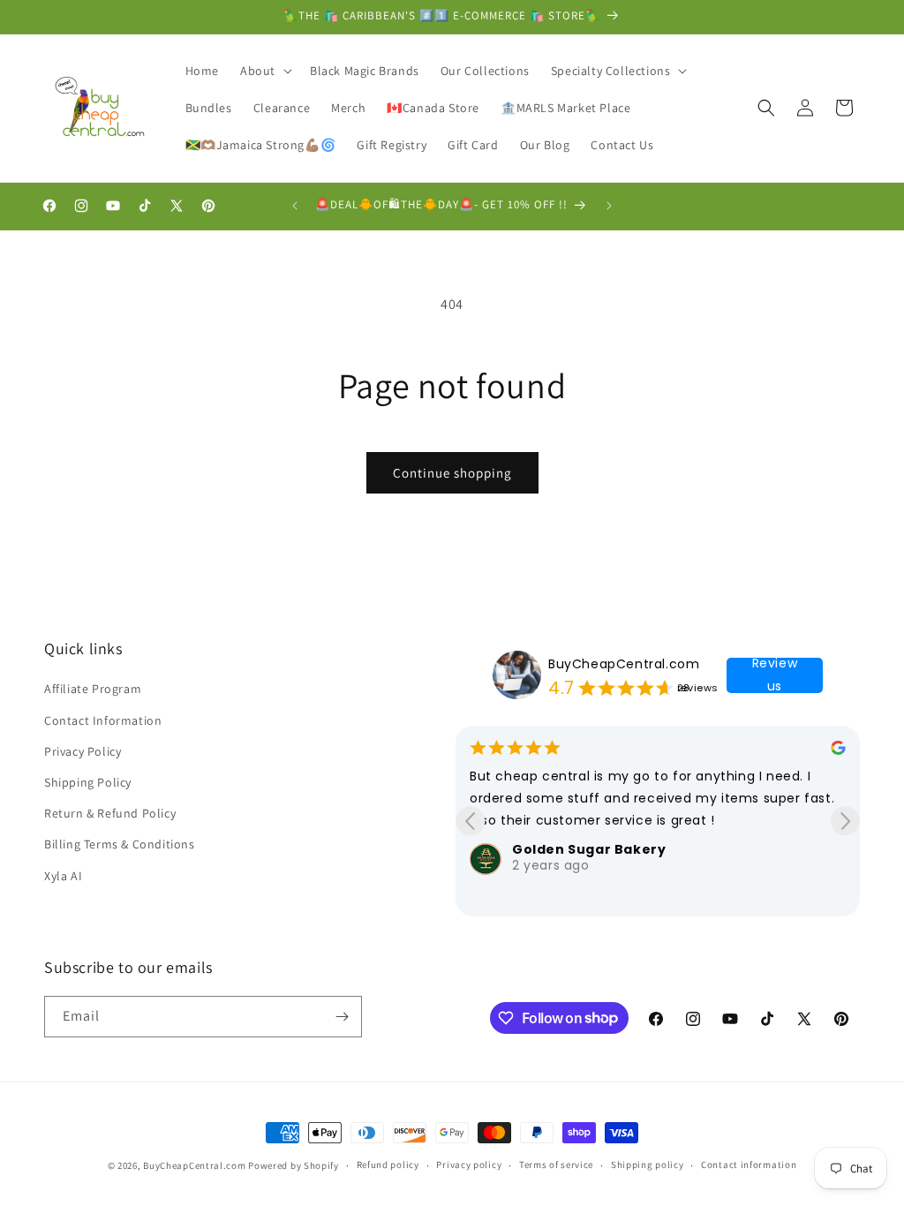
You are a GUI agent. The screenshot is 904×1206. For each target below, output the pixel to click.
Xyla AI (63, 876)
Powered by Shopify (293, 1165)
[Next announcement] (609, 205)
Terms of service (556, 1164)
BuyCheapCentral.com (623, 664)
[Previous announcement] (294, 205)
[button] (264, 70)
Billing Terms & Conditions (119, 844)
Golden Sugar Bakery (589, 849)
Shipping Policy (88, 782)
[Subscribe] (341, 1016)
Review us (775, 675)
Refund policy (388, 1164)
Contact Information (103, 720)
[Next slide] (845, 820)
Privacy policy (468, 1164)
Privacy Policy (82, 751)
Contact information (748, 1164)
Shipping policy (647, 1164)
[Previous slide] (470, 820)
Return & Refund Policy (110, 813)
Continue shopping (452, 472)
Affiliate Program (92, 689)
